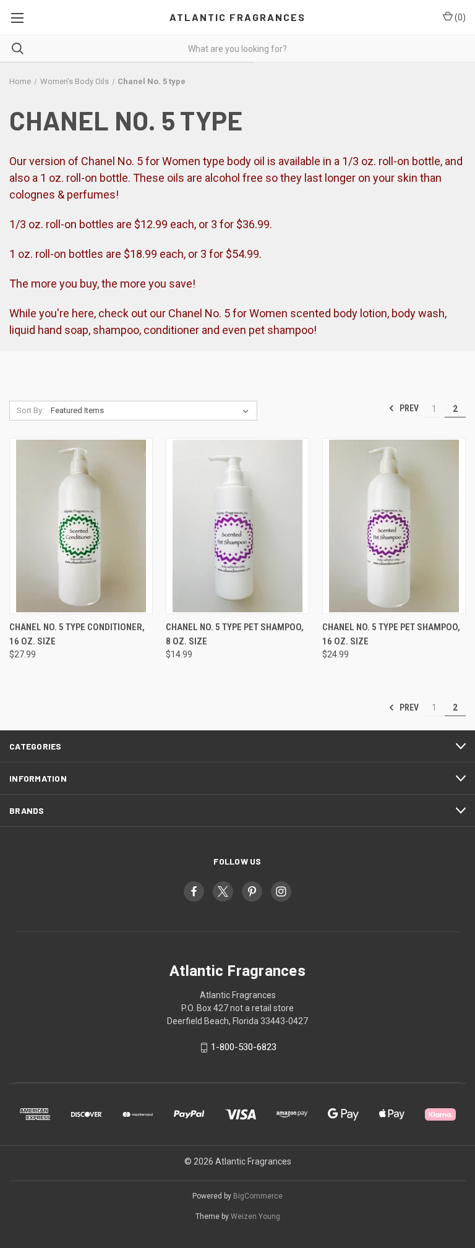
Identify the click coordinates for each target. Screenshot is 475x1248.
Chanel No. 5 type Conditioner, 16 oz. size (77, 634)
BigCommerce (258, 1196)
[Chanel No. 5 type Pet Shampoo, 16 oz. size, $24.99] (394, 526)
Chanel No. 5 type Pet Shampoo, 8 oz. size (235, 634)
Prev (408, 408)
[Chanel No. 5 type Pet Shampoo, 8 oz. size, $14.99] (237, 526)
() (459, 17)
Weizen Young (255, 1216)
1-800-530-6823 (243, 1047)
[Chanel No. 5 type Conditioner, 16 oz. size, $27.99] (81, 526)
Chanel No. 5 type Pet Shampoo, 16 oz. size (391, 634)
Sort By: (30, 410)
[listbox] (152, 410)
